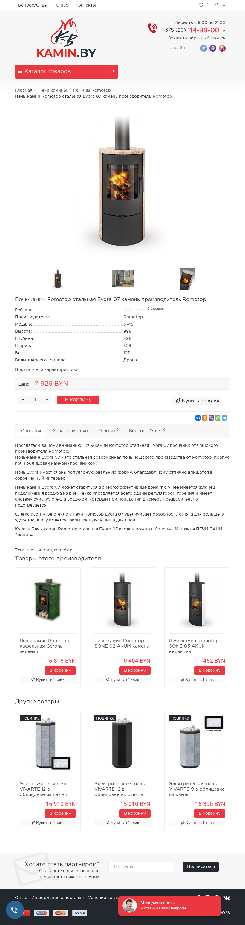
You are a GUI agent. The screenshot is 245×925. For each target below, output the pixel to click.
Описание (31, 431)
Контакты (85, 5)
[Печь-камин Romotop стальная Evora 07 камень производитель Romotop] (122, 184)
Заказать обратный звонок (197, 38)
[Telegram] (224, 418)
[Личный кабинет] (220, 5)
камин (45, 550)
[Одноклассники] (204, 418)
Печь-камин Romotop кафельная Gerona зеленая (44, 646)
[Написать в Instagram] (222, 48)
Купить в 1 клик (50, 680)
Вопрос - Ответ (147, 430)
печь (32, 550)
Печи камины (53, 90)
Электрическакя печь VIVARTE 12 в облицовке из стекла (119, 789)
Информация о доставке (57, 898)
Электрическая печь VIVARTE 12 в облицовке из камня (43, 789)
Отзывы (108, 430)
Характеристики (70, 431)
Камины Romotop (92, 90)
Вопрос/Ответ (33, 5)
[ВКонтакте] (198, 418)
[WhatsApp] (217, 418)
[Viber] (211, 418)
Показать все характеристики (47, 370)
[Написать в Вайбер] (212, 48)
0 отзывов (155, 308)
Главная (23, 90)
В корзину (78, 400)
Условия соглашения (110, 898)
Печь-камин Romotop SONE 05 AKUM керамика (194, 646)
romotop (63, 550)
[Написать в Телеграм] (203, 48)
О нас (62, 5)
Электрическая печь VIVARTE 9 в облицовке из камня (197, 789)
